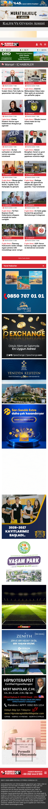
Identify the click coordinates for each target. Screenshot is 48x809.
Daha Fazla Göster (24, 258)
